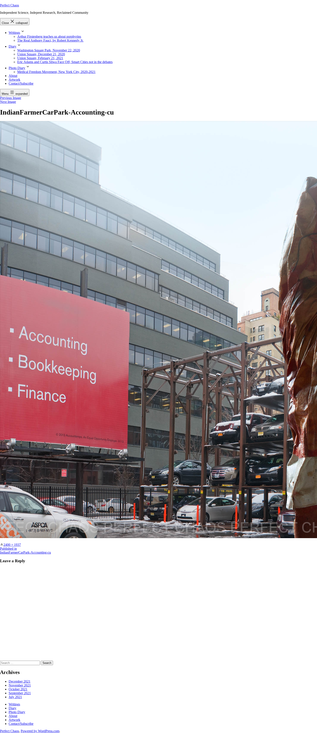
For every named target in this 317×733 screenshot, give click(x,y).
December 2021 (19, 681)
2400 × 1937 (12, 545)
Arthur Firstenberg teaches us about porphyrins (49, 36)
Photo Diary (17, 68)
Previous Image (10, 98)
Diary (12, 46)
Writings (14, 32)
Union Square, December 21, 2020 (41, 54)
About (13, 76)
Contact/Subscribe (21, 83)
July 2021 (15, 697)
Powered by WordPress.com (40, 731)
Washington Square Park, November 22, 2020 (48, 50)
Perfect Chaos (9, 5)
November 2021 (20, 685)
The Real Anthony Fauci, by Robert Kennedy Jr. (50, 40)
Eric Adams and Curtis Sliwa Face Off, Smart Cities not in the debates (65, 62)
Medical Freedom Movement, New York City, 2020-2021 (56, 72)
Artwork (14, 79)
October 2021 (18, 689)
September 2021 (20, 693)
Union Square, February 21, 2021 (40, 58)
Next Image (8, 102)
